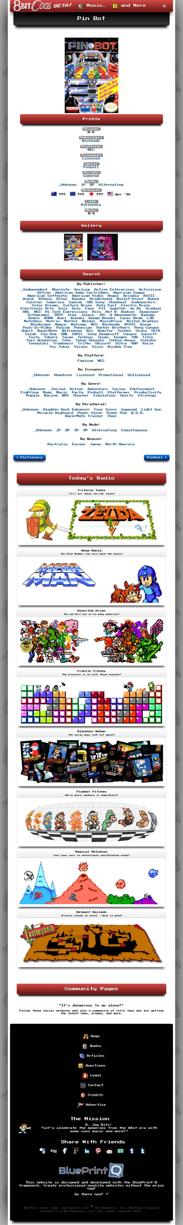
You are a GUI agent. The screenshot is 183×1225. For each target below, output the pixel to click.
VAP (134, 343)
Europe (78, 444)
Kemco (34, 318)
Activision (150, 289)
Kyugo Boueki (102, 318)
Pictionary (30, 457)
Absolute (61, 289)
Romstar (105, 331)
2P (92, 185)
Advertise (95, 1105)
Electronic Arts (37, 308)
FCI (102, 308)
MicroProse (111, 321)
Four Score (105, 409)
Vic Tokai (60, 347)
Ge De (135, 308)
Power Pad (117, 413)
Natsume (79, 324)
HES (37, 312)
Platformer (119, 392)
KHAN (48, 318)
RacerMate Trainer (84, 416)
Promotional (111, 375)
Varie (148, 343)
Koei (62, 318)
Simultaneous (134, 430)
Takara (51, 337)
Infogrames (38, 315)
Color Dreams (45, 305)
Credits (95, 1095)
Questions (94, 1066)
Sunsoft (149, 334)
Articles (95, 1056)
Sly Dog (48, 334)
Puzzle (33, 395)
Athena (45, 299)
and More (132, 5)
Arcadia (131, 296)
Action (76, 389)
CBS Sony (95, 302)
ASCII (149, 296)
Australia (58, 444)
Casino (119, 389)
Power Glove (90, 413)
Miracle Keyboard (55, 413)
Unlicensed (139, 375)
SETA (155, 331)
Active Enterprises (114, 289)
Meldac (89, 321)
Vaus (112, 416)
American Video (87, 296)
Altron (44, 293)
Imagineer (149, 312)
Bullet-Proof (130, 299)
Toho (66, 340)
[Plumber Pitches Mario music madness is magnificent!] (91, 847)
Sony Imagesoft (103, 334)
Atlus (62, 299)
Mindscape (41, 324)
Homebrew (63, 375)
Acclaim (82, 289)
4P (85, 430)
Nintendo (91, 141)
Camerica (55, 302)
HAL (26, 312)
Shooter (81, 395)
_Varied (57, 389)
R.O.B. (138, 413)
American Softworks (47, 296)
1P (83, 185)
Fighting (30, 392)
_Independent (34, 289)
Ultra (121, 343)
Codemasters (143, 302)
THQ (134, 337)
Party (77, 392)
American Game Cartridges (82, 293)
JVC (102, 315)
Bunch (153, 299)
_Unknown (68, 185)
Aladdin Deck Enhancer (66, 409)
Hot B (111, 312)
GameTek (118, 308)
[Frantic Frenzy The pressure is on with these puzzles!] (91, 726)
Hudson (128, 312)
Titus (148, 337)
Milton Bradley (142, 321)
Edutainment (142, 389)
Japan (95, 444)
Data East (107, 305)
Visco (97, 347)
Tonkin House (122, 340)
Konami (77, 318)
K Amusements (123, 315)
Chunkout (118, 302)
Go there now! (90, 1194)
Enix (63, 308)
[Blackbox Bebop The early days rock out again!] (91, 787)
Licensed (91, 158)
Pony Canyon (147, 328)
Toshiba (148, 340)
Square (130, 334)
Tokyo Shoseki (89, 340)
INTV (58, 315)
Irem (72, 315)
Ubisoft (103, 343)
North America (120, 444)
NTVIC (130, 324)
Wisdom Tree (120, 347)
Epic (76, 308)
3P (76, 430)
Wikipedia (91, 205)
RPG (65, 395)
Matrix (53, 321)
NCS (94, 324)
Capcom (75, 302)
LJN (150, 318)
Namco (61, 324)
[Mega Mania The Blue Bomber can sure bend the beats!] (91, 606)
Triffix (84, 343)
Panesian (83, 328)
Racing (51, 395)
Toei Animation (42, 340)
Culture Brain (77, 305)
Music (62, 392)
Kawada (148, 315)
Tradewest (63, 343)
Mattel (71, 321)
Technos (85, 337)
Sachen (124, 331)
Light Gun (151, 409)
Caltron (34, 302)
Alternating (111, 185)
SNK (64, 334)
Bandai (78, 299)
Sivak (30, 334)
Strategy (147, 395)
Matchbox (33, 321)
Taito (34, 337)
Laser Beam (131, 318)
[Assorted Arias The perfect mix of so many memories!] (91, 666)
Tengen (120, 337)
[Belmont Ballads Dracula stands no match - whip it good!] (91, 968)
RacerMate (47, 331)
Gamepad (91, 176)
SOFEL (77, 334)
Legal (94, 1075)
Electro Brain (135, 305)
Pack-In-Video (37, 328)
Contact (95, 1085)
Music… (95, 5)
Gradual (153, 308)
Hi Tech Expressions (66, 312)
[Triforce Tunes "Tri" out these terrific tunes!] (91, 545)
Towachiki (39, 343)
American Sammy (129, 293)
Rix (90, 331)
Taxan (67, 337)
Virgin (81, 347)
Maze (47, 392)
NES (91, 150)
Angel (113, 296)
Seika (141, 331)
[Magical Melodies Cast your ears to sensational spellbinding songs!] (91, 907)
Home (94, 1036)
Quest (27, 331)
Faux (89, 308)
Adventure (98, 389)
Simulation (104, 395)
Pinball (91, 167)
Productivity (148, 392)
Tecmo (103, 337)
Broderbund (101, 299)
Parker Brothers (113, 328)
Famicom (85, 361)
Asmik (28, 299)
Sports (126, 395)
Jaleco (87, 315)
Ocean (145, 324)
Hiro (96, 312)
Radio (94, 1046)
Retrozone (72, 331)
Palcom (63, 328)
